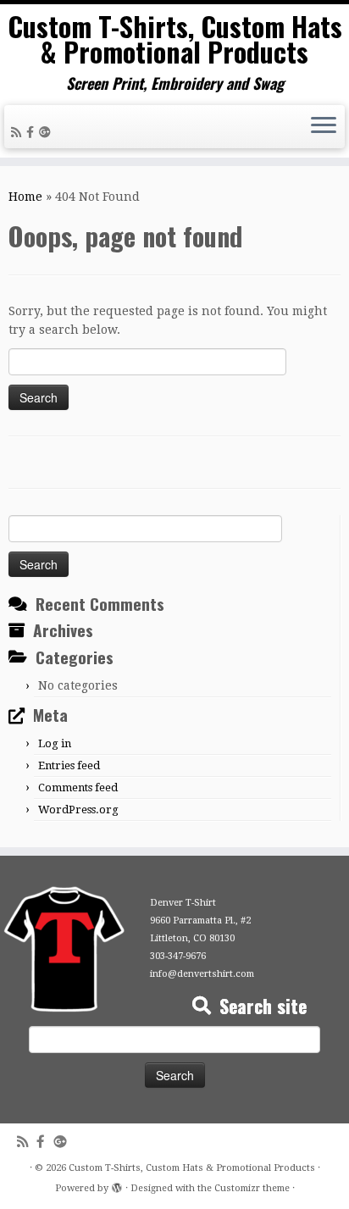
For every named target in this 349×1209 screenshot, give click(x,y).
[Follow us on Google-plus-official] (47, 132)
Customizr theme (252, 1188)
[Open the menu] (323, 127)
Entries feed (69, 765)
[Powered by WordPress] (117, 1185)
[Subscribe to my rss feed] (18, 132)
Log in (54, 743)
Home (25, 196)
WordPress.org (78, 809)
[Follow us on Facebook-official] (32, 132)
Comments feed (78, 787)
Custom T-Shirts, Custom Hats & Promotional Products (175, 39)
